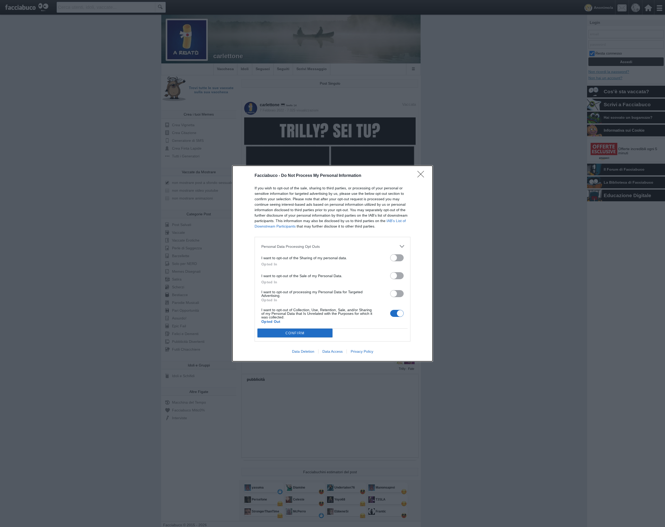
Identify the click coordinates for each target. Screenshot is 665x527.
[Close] (422, 176)
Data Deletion (303, 351)
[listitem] (332, 246)
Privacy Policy (362, 351)
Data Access (332, 351)
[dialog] (332, 263)
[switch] (397, 257)
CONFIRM (295, 333)
